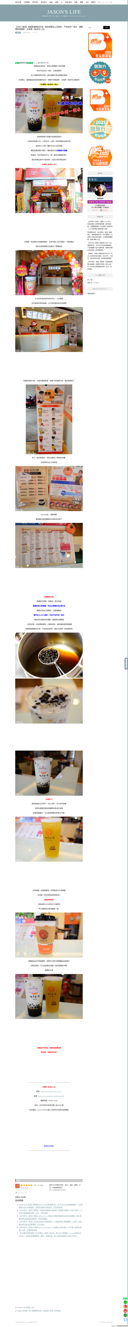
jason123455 (26, 32)
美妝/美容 (68, 2)
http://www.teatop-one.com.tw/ (51, 1091)
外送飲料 (45, 1311)
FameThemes (110, 1322)
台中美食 (18, 32)
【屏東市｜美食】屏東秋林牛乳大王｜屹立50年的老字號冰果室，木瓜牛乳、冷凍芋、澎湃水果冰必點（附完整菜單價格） (100, 256)
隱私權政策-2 (91, 293)
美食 (51, 1311)
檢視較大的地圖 (49, 1146)
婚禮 (56, 2)
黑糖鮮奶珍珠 (37, 1311)
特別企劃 (18, 2)
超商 (51, 2)
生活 (87, 2)
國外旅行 (35, 2)
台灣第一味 (26, 1311)
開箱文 (93, 2)
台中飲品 (57, 1311)
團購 (81, 2)
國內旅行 (44, 2)
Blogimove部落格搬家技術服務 (119, 1326)
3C (62, 2)
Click (126, 663)
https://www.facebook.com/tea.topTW (51, 1096)
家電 (75, 2)
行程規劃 (27, 2)
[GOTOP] (125, 1319)
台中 (32, 1307)
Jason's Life (64, 12)
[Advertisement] (49, 49)
